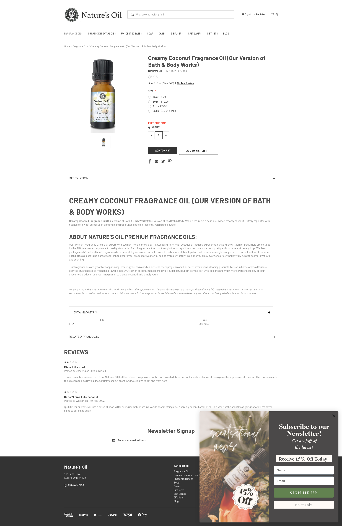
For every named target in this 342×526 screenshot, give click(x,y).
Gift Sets (212, 33)
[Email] (156, 161)
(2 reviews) (168, 83)
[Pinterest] (170, 161)
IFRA (71, 323)
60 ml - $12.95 (161, 101)
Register (260, 14)
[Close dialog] (334, 416)
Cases (162, 33)
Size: (151, 91)
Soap (150, 33)
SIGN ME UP (303, 493)
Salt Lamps (195, 33)
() (276, 14)
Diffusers (177, 33)
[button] (184, 83)
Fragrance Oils (73, 33)
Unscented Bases (131, 33)
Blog (226, 33)
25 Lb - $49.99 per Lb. (165, 111)
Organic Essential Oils (102, 33)
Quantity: (154, 127)
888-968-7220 (76, 485)
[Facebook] (150, 161)
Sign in (248, 14)
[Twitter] (163, 161)
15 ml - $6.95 (160, 97)
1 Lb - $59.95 (160, 106)
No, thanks (303, 504)
